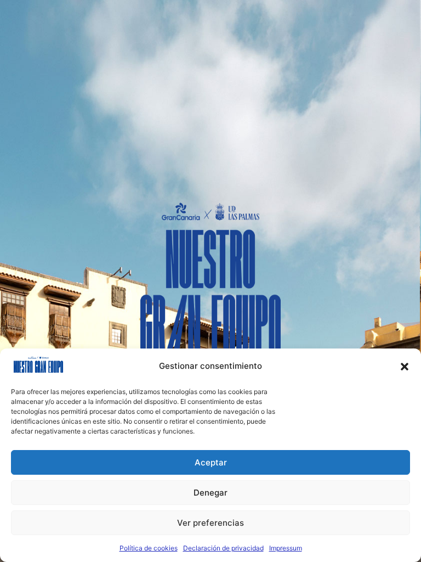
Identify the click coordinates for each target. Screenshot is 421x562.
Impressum (285, 548)
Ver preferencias (210, 523)
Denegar (210, 492)
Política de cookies (149, 548)
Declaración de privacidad (223, 548)
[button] (404, 366)
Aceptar (211, 462)
